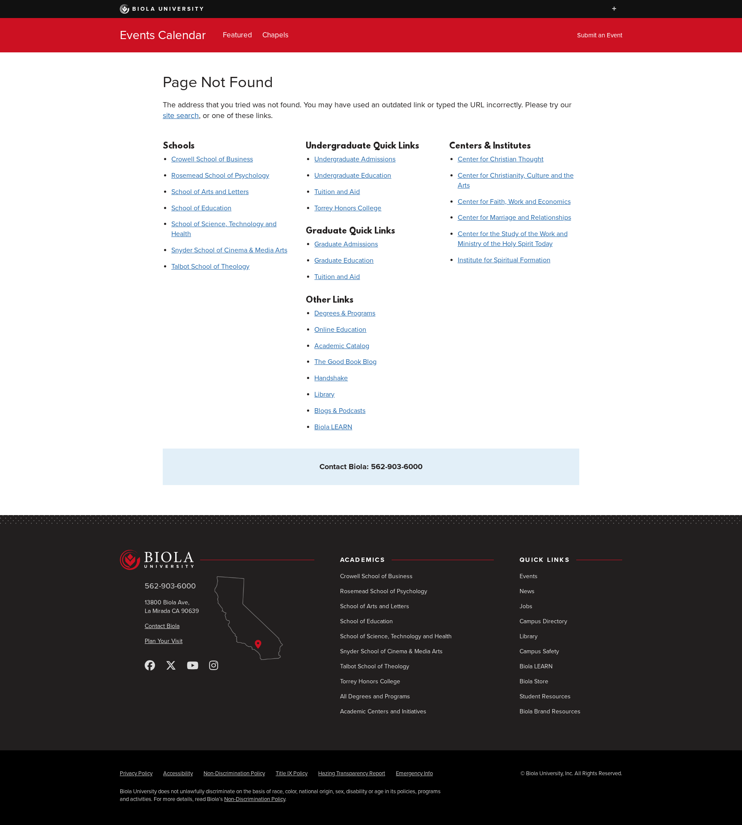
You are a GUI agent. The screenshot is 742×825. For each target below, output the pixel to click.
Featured (237, 34)
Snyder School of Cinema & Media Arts (229, 250)
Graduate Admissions (346, 244)
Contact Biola (162, 626)
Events (529, 576)
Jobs (526, 606)
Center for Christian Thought (501, 159)
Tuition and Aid (337, 192)
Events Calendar (163, 35)
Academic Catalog (341, 346)
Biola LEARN (333, 427)
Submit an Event (599, 35)
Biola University (168, 9)
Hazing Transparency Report (351, 773)
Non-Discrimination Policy (234, 773)
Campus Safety (539, 651)
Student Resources (545, 696)
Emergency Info (414, 773)
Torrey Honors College (347, 208)
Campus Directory (543, 621)
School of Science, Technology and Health (396, 636)
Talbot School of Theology (210, 266)
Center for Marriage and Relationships (514, 217)
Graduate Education (344, 260)
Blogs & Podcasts (339, 410)
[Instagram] (213, 666)
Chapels (275, 34)
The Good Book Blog (345, 362)
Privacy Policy (136, 773)
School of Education (201, 208)
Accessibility (178, 773)
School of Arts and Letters (210, 192)
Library (324, 394)
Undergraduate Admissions (354, 159)
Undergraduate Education (352, 175)
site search (181, 115)
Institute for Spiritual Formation (504, 260)
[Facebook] (150, 666)
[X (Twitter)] (171, 666)
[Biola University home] (217, 559)
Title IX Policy (291, 773)
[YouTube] (192, 666)
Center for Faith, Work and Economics (514, 201)
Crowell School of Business (212, 159)
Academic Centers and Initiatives (383, 711)
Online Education (340, 329)
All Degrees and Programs (375, 696)
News (527, 591)
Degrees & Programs (344, 313)
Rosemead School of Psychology (220, 175)
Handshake (331, 378)
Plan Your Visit (163, 641)
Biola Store (534, 681)
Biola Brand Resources (550, 711)
